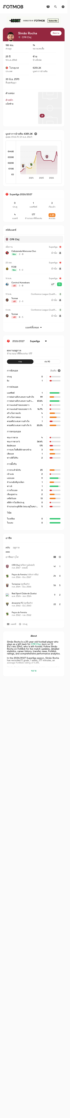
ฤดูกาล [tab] (16, 547)
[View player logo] (10, 36)
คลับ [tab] (8, 547)
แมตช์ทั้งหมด (32, 327)
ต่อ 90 (47, 361)
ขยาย (34, 670)
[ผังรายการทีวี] (48, 6)
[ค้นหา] (55, 6)
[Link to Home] (13, 6)
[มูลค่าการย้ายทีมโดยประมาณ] (36, 133)
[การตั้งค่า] (63, 6)
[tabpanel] (34, 586)
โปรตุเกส (14, 68)
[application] (38, 162)
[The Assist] (34, 20)
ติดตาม (56, 33)
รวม (20, 361)
